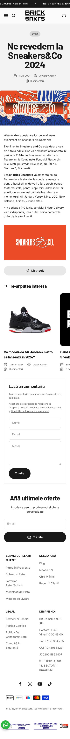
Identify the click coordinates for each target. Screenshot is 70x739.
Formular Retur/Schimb (14, 583)
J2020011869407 (50, 654)
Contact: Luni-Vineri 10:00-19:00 (51, 632)
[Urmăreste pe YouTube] (40, 684)
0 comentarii (37, 80)
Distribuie (37, 270)
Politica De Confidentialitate (16, 634)
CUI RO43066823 (51, 647)
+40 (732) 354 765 (51, 641)
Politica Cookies (16, 625)
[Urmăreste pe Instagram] (30, 684)
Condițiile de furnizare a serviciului (30, 411)
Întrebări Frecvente (18, 567)
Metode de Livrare (17, 598)
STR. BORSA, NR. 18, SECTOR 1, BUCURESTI (50, 665)
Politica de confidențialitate (46, 407)
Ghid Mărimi (46, 576)
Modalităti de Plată (18, 591)
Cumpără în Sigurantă (13, 645)
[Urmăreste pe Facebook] (20, 684)
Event (35, 33)
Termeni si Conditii (17, 618)
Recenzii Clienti (49, 583)
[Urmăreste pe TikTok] (49, 684)
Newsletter (46, 570)
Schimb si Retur (16, 574)
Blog (42, 563)
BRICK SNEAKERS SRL (50, 621)
